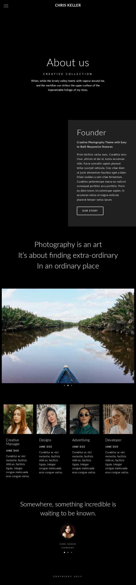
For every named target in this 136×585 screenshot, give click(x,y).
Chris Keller (68, 5)
